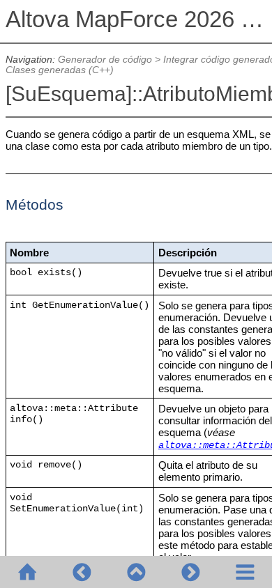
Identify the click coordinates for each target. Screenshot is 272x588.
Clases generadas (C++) (60, 70)
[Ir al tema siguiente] (190, 572)
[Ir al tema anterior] (81, 572)
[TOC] (245, 572)
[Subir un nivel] (136, 572)
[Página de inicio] (27, 572)
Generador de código (105, 59)
